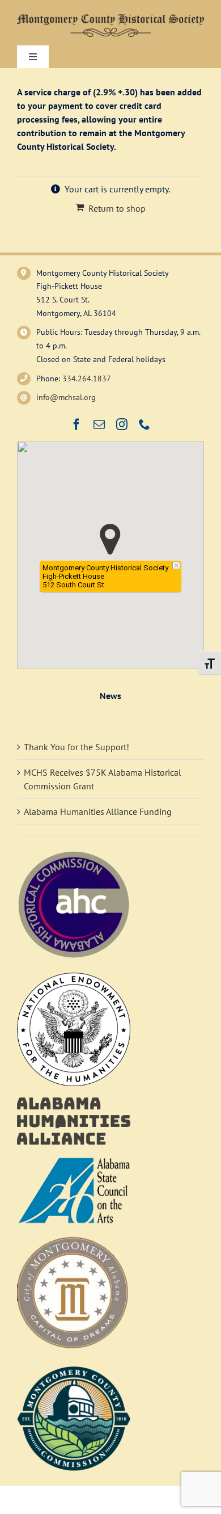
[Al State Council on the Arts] (73, 1160)
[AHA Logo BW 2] (73, 1102)
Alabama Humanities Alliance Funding (98, 811)
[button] (110, 539)
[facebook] (76, 424)
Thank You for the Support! (76, 746)
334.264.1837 (86, 378)
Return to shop (117, 208)
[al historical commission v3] (73, 852)
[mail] (99, 424)
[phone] (144, 424)
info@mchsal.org (66, 397)
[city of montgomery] (73, 1240)
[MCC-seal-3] (73, 1365)
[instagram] (122, 424)
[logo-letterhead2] (110, 18)
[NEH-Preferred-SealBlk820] (73, 977)
